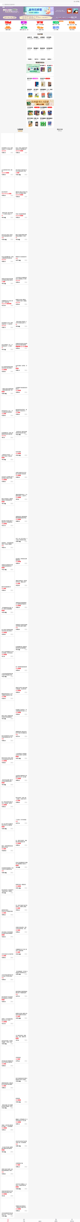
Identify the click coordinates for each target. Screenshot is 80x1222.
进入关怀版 (76, 1)
